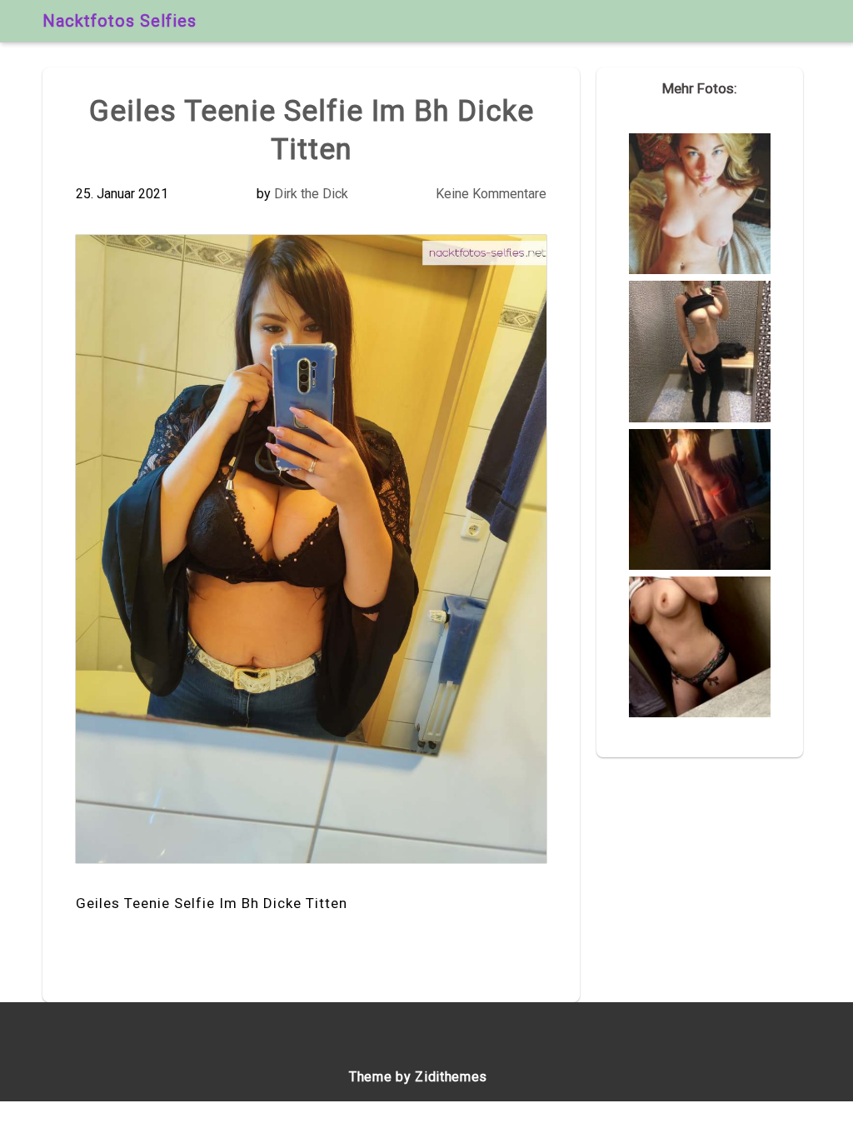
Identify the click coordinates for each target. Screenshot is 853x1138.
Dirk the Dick (311, 194)
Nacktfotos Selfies (119, 21)
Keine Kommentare (491, 194)
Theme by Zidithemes (418, 1077)
